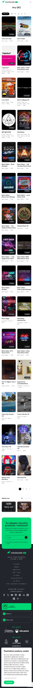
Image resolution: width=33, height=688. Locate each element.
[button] (26, 498)
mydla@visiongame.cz (16, 591)
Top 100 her (16, 581)
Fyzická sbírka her (16, 578)
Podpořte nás (16, 569)
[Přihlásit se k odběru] (26, 537)
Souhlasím (9, 682)
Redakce (16, 567)
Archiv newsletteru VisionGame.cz (16, 583)
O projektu (16, 564)
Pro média (16, 575)
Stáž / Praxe (16, 572)
